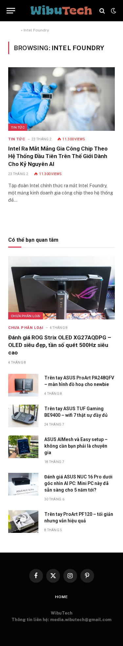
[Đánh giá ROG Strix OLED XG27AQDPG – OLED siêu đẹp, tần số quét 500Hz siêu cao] (61, 287)
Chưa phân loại (25, 316)
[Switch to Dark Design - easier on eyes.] (112, 11)
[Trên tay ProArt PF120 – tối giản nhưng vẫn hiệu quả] (23, 521)
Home (14, 30)
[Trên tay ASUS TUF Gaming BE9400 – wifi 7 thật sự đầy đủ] (23, 416)
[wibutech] (61, 10)
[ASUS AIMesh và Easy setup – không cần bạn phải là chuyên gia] (23, 446)
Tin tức (18, 127)
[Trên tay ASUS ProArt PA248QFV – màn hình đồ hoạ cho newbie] (23, 385)
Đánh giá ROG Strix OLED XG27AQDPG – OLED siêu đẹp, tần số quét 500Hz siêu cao (59, 345)
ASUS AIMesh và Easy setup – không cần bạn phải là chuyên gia (76, 446)
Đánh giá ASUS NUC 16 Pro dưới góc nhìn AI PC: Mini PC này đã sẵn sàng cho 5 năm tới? (78, 483)
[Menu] (11, 10)
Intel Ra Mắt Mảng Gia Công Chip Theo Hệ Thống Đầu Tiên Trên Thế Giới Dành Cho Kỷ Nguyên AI (58, 156)
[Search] (102, 10)
